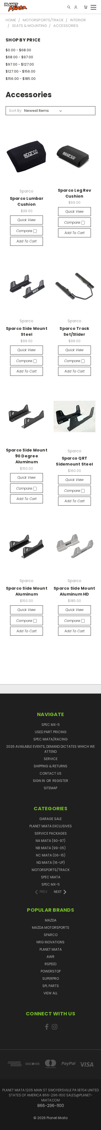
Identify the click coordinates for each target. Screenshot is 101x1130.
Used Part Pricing (50, 732)
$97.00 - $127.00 (20, 64)
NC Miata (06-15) (50, 855)
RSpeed (50, 964)
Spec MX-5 (51, 724)
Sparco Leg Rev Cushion (74, 193)
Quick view (26, 219)
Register (60, 780)
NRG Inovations (50, 942)
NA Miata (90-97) (50, 840)
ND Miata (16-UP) (50, 862)
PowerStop (51, 971)
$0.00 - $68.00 (18, 50)
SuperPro (50, 978)
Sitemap (50, 788)
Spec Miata (50, 877)
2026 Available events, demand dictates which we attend (50, 749)
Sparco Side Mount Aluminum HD (74, 591)
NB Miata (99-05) (51, 848)
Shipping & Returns (50, 766)
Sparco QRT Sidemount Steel (74, 461)
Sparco (51, 934)
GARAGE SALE (50, 818)
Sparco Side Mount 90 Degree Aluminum (26, 456)
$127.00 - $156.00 (20, 71)
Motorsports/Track (51, 869)
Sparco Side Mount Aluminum (26, 591)
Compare (24, 230)
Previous (9, 1120)
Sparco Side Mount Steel (26, 331)
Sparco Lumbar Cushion (26, 201)
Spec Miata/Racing (50, 739)
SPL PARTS (50, 985)
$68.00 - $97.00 (19, 57)
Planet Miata (51, 949)
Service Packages (51, 833)
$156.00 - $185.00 (21, 78)
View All (50, 993)
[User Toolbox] (75, 7)
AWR (50, 956)
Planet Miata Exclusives (50, 826)
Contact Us (50, 773)
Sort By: (15, 110)
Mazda (50, 920)
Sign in (39, 780)
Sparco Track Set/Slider (74, 331)
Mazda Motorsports (50, 927)
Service (51, 758)
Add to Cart (26, 241)
